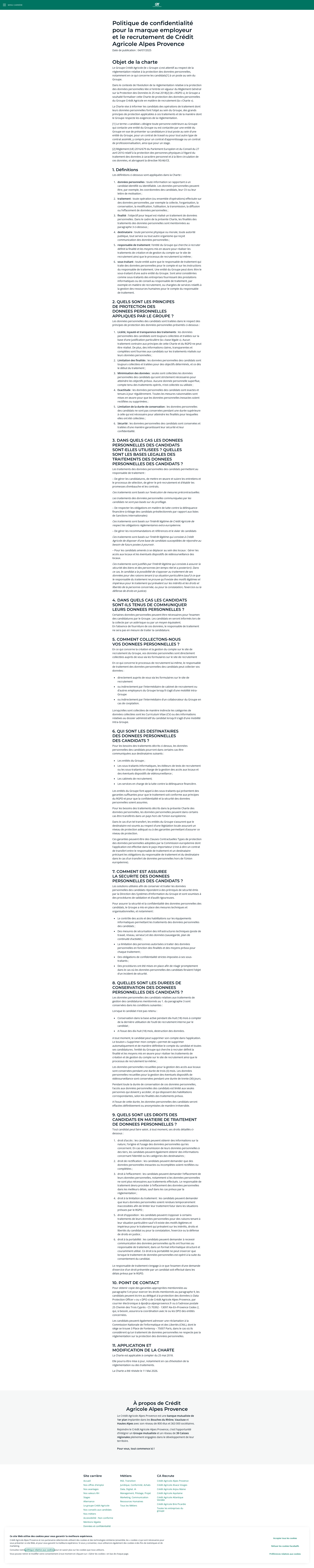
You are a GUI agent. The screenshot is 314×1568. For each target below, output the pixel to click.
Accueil (87, 1480)
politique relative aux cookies (39, 1550)
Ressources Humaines (131, 1501)
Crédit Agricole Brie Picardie (171, 1504)
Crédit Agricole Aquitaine (170, 1493)
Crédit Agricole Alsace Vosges (172, 1484)
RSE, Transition (128, 1480)
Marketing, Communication (134, 1497)
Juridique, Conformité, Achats (135, 1484)
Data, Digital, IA (128, 1489)
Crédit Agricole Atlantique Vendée (170, 1498)
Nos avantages (91, 1489)
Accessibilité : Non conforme (98, 1517)
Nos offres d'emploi (93, 1484)
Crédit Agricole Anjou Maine (171, 1489)
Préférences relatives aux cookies (285, 1554)
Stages (86, 1497)
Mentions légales (92, 1521)
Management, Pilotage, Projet (135, 1493)
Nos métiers (89, 1513)
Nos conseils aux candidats (97, 1509)
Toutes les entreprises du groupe (170, 1509)
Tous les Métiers (128, 1505)
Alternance (88, 1501)
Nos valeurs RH (91, 1493)
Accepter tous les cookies (285, 1538)
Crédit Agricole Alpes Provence (173, 1480)
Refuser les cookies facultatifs (285, 1546)
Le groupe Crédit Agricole (96, 1505)
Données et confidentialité (97, 1526)
